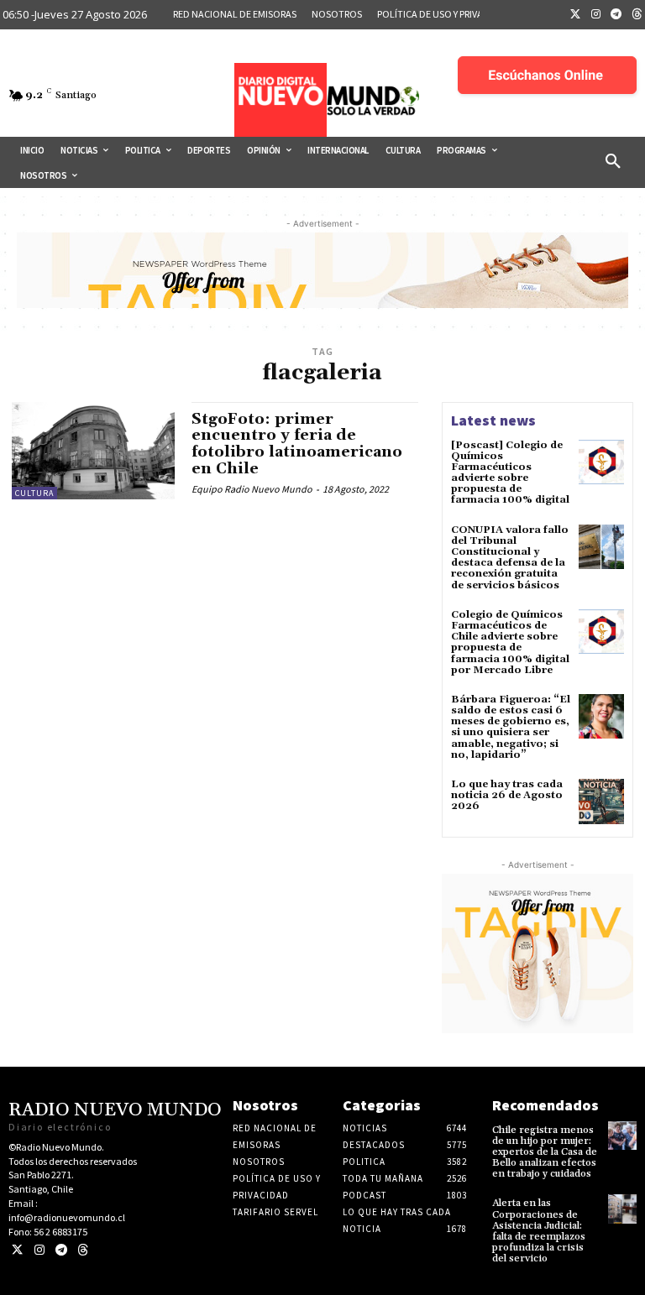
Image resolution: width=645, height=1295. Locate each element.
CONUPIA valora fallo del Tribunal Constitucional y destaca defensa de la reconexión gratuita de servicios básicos (510, 558)
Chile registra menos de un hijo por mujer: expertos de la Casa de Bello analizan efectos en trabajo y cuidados (544, 1152)
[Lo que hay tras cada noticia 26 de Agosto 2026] (601, 801)
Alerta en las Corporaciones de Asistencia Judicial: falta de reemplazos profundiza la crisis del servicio (538, 1231)
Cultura (34, 493)
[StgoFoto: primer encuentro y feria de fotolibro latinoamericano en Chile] (93, 450)
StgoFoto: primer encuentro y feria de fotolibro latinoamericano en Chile (296, 444)
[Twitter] (575, 15)
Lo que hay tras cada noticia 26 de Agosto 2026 (507, 795)
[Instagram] (596, 15)
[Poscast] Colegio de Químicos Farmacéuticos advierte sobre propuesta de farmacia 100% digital (510, 473)
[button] (613, 162)
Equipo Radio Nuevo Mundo (251, 489)
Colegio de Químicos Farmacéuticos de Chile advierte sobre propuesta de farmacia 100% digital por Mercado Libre (510, 642)
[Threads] (83, 1250)
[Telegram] (616, 15)
